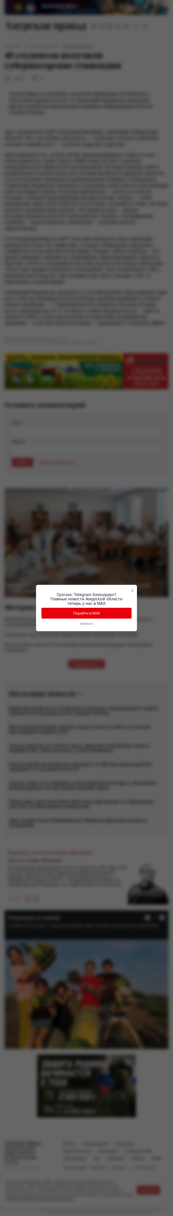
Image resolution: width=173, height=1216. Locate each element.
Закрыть (86, 623)
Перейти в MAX (86, 613)
